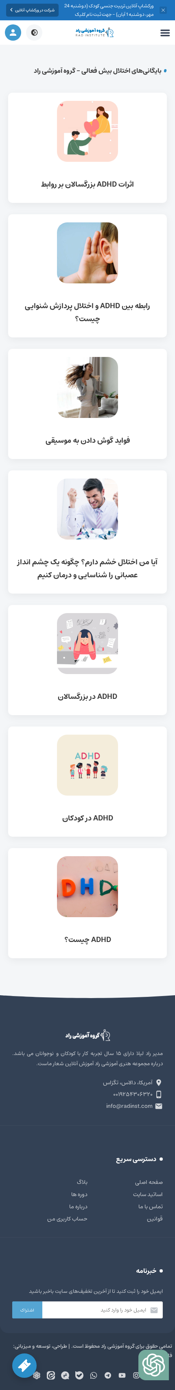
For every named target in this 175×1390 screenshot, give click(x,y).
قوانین (155, 1219)
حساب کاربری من (67, 1219)
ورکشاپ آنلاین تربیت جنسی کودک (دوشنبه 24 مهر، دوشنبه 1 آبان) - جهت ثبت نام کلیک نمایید (109, 14)
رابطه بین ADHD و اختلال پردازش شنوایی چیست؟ (87, 275)
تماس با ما (150, 1207)
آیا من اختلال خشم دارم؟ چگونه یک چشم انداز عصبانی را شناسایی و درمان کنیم (87, 532)
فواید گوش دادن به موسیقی (87, 404)
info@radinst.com (129, 1106)
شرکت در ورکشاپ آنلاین (35, 10)
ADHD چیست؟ (87, 903)
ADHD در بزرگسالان (87, 660)
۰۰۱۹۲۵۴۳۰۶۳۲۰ (133, 1094)
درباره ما (78, 1207)
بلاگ (82, 1182)
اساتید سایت (148, 1194)
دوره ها (79, 1194)
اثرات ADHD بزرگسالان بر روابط (87, 148)
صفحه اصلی (149, 1182)
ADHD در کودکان (87, 782)
